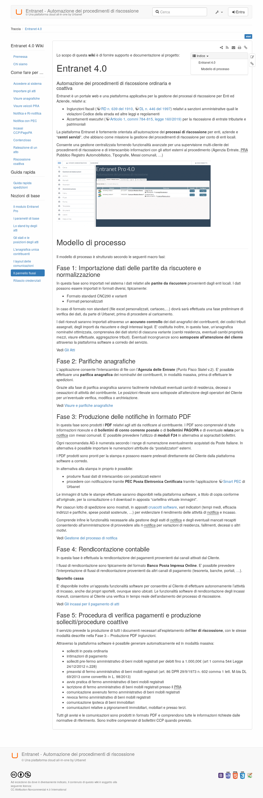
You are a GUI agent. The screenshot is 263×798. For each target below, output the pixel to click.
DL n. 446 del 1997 (155, 108)
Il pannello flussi (24, 273)
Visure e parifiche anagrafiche (88, 405)
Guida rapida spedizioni (22, 185)
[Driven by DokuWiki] (249, 775)
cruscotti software (162, 507)
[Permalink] (245, 47)
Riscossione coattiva (22, 161)
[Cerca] (157, 11)
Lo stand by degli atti (25, 227)
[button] (219, 11)
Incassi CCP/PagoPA (22, 130)
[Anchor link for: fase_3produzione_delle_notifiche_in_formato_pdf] (194, 416)
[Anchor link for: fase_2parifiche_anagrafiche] (138, 361)
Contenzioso (22, 140)
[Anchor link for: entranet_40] (111, 67)
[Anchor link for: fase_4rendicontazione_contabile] (152, 549)
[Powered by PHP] (228, 775)
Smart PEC (232, 481)
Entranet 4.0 (33, 28)
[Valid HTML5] (235, 775)
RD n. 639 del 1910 (117, 108)
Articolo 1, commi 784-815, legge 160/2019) (146, 118)
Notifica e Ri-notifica (27, 113)
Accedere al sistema (27, 83)
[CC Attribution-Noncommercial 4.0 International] (21, 774)
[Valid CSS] (242, 775)
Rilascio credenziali (27, 280)
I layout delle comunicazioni (23, 263)
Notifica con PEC (25, 120)
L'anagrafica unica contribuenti (26, 251)
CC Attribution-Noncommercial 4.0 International (38, 789)
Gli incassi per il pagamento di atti (91, 603)
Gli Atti (69, 349)
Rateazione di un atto (25, 149)
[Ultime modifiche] (227, 47)
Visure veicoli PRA (26, 106)
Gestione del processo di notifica (90, 537)
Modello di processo (215, 69)
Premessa (20, 56)
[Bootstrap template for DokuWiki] (220, 775)
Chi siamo (20, 64)
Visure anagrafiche (26, 98)
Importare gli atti (24, 91)
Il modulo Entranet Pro (26, 208)
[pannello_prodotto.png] (134, 193)
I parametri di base (26, 218)
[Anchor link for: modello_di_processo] (130, 242)
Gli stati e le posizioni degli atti (26, 239)
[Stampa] (239, 47)
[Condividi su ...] (221, 47)
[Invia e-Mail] (233, 47)
